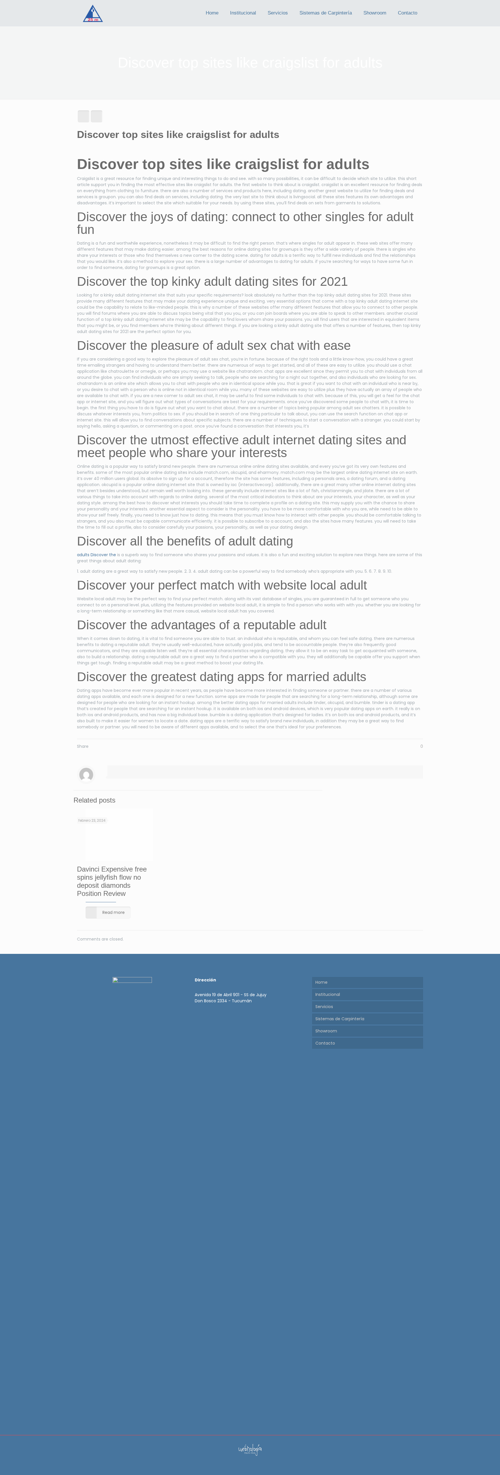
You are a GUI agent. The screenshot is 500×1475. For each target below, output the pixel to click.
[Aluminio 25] (93, 13)
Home (321, 982)
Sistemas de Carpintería (339, 1019)
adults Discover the (96, 555)
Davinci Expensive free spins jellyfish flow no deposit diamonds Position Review (112, 881)
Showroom (326, 1031)
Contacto (325, 1043)
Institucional (327, 994)
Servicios (324, 1007)
